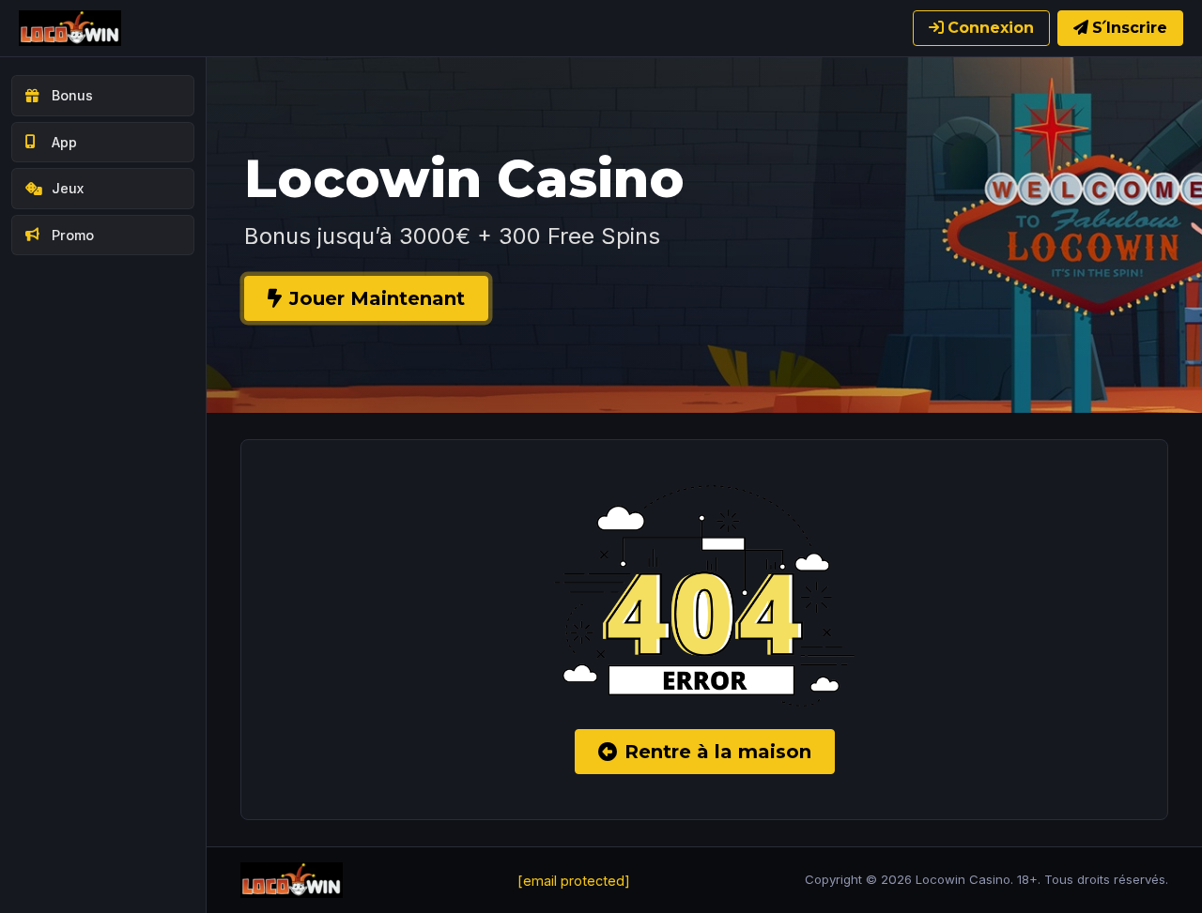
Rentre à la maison (717, 751)
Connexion (991, 28)
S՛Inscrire (1129, 28)
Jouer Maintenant (377, 298)
